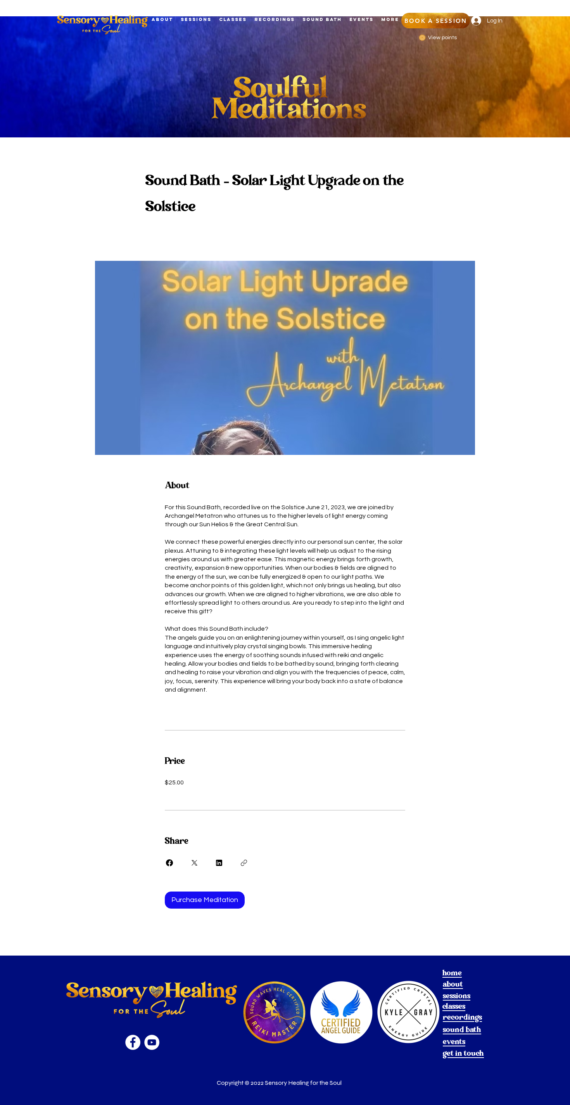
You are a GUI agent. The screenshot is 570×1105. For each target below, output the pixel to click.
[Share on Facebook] (169, 862)
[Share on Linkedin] (219, 862)
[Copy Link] (244, 862)
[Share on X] (194, 862)
